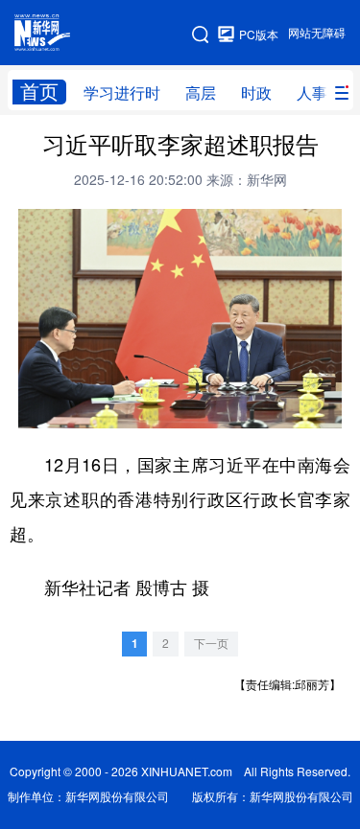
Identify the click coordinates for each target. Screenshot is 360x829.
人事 (312, 93)
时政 (256, 93)
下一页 (211, 643)
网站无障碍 (317, 33)
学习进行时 (122, 93)
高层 (200, 93)
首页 (39, 91)
